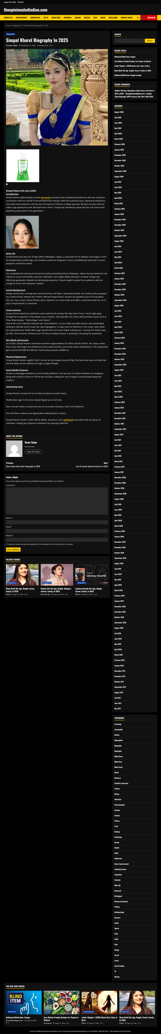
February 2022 (119, 402)
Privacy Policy (127, 17)
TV (115, 971)
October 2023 (119, 294)
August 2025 (119, 176)
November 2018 (120, 612)
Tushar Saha (46, 594)
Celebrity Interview (121, 783)
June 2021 (118, 445)
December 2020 (120, 477)
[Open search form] (138, 18)
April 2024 (118, 262)
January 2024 (119, 278)
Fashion (117, 810)
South (116, 923)
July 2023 (117, 311)
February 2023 (119, 337)
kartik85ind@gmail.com (15, 1020)
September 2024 (120, 235)
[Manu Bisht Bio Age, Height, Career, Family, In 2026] (22, 575)
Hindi (116, 853)
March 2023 (118, 332)
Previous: (23, 464)
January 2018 (119, 665)
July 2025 (117, 182)
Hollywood (118, 858)
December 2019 (120, 542)
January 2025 (119, 214)
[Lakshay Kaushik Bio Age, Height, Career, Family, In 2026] (91, 575)
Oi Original (118, 896)
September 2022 (120, 364)
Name (9, 518)
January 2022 (119, 407)
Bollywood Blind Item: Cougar (124, 56)
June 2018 (118, 638)
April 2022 (118, 391)
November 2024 (120, 225)
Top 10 (45, 17)
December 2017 (119, 671)
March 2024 (118, 268)
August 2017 (118, 692)
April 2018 (118, 649)
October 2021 (119, 423)
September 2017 (120, 687)
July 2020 (117, 504)
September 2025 (120, 171)
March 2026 (118, 139)
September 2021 (120, 429)
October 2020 (119, 488)
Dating (116, 794)
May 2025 (117, 192)
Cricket (87, 17)
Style (116, 933)
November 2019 (120, 547)
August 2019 (118, 563)
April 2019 (118, 585)
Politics (117, 907)
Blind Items (56, 17)
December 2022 (120, 348)
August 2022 (119, 370)
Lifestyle (117, 880)
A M (9, 594)
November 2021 (120, 418)
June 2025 (118, 187)
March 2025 (118, 203)
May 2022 (117, 386)
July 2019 (117, 568)
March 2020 (118, 526)
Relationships (119, 912)
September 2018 (120, 622)
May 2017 (117, 708)
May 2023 (117, 321)
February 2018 (119, 660)
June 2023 (118, 316)
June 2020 (118, 509)
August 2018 (118, 628)
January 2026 (119, 149)
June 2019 (118, 574)
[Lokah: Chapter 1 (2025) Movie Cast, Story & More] (99, 1002)
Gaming (117, 831)
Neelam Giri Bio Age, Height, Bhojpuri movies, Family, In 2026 (56, 590)
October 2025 (119, 165)
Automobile (118, 729)
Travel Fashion (119, 966)
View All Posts (33, 451)
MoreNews (114, 1031)
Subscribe (151, 17)
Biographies (35, 17)
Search (117, 34)
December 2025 (120, 155)
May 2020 (117, 515)
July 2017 (117, 698)
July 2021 (117, 440)
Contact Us (8, 17)
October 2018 (119, 617)
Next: (92, 464)
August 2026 (119, 112)
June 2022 (118, 380)
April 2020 (118, 520)
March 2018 (118, 654)
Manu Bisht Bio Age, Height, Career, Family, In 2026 (20, 590)
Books (116, 772)
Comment (11, 485)
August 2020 (119, 499)
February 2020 (119, 531)
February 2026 (119, 144)
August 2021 (118, 434)
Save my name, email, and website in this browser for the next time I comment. (40, 544)
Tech (95, 17)
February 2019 (119, 595)
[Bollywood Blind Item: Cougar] (24, 1002)
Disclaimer (113, 17)
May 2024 (117, 257)
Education (117, 799)
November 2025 (120, 160)
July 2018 (117, 633)
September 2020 (120, 493)
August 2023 (119, 305)
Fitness (117, 821)
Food (116, 826)
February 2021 (119, 466)
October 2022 (119, 359)
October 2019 (119, 552)
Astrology (117, 724)
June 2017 (117, 703)
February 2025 (119, 208)
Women (117, 976)
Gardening (118, 837)
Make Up (117, 885)
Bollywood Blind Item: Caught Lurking (127, 75)
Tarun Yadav (12, 45)
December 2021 (120, 413)
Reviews (117, 917)
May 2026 (117, 128)
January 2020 (119, 536)
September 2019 (120, 558)
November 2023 (120, 289)
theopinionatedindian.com (25, 10)
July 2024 (117, 246)
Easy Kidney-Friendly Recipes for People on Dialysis (132, 61)
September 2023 (120, 300)
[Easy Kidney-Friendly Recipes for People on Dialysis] (61, 1002)
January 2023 (119, 343)
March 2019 (118, 590)
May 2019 (117, 579)
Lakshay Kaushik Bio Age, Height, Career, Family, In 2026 (88, 590)
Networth (67, 17)
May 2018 (117, 644)
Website (9, 535)
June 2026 (118, 122)
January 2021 (119, 472)
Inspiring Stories (120, 869)
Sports (116, 928)
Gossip (116, 842)
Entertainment (21, 17)
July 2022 (117, 375)
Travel (102, 17)
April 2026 (118, 133)
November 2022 (120, 354)
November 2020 (120, 482)
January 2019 (119, 601)
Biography (118, 745)
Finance (78, 17)
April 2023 (118, 327)
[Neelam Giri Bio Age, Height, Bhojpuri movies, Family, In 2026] (57, 575)
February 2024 (119, 273)
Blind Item (118, 761)
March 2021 (118, 461)
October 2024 (119, 230)
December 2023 (120, 284)
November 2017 (119, 676)
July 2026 (117, 117)
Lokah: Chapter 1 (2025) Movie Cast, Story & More (132, 66)
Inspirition (118, 874)
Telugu (116, 950)
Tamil (116, 939)
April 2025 (118, 198)
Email (9, 527)
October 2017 (119, 681)
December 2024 (120, 219)
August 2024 (119, 241)
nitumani (48, 1023)
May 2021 (117, 450)
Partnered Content (121, 901)
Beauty (116, 735)
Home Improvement (121, 864)
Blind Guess (118, 756)
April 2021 (118, 456)
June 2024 (118, 251)
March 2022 (118, 397)
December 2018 (120, 606)
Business (117, 778)
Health (116, 847)
